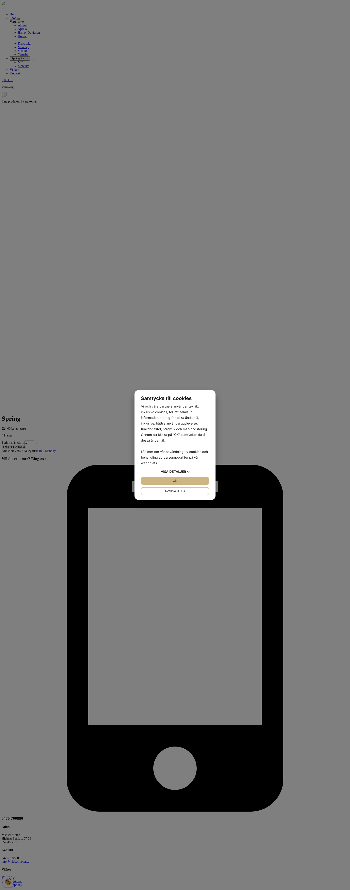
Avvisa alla (175, 491)
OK (175, 481)
